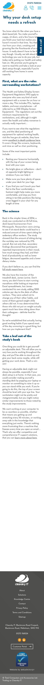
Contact (22, 604)
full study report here (12, 270)
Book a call (31, 8)
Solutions (22, 595)
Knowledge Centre (22, 599)
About (22, 591)
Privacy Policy (22, 608)
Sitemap (22, 617)
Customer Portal (25, 8)
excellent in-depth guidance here (24, 140)
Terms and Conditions (22, 613)
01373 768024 (34, 3)
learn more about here (26, 438)
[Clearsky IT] (8, 7)
